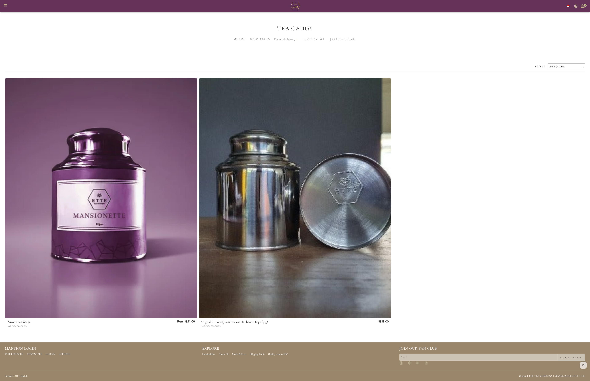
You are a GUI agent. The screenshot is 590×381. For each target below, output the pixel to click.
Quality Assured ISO (278, 354)
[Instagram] (403, 364)
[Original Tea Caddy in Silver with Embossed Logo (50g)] (295, 198)
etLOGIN (50, 354)
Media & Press (239, 354)
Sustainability (208, 354)
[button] (576, 6)
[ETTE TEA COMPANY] (295, 6)
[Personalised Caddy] (101, 198)
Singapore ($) (11, 375)
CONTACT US (34, 354)
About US (223, 354)
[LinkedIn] (428, 364)
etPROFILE (64, 354)
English (24, 375)
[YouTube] (419, 364)
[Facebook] (411, 364)
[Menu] (6, 6)
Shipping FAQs (257, 354)
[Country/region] (568, 6)
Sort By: (540, 66)
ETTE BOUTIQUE (14, 354)
